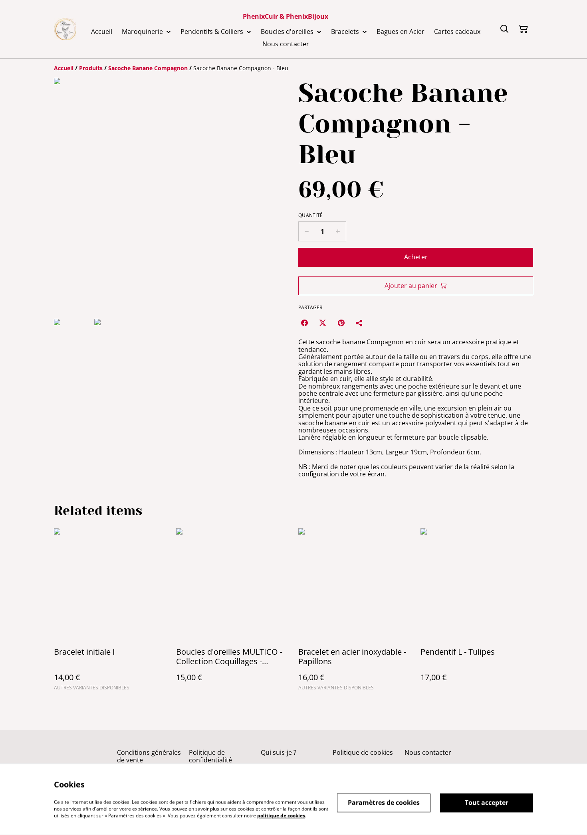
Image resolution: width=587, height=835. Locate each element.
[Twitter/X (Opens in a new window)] (323, 323)
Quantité (310, 215)
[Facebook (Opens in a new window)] (304, 323)
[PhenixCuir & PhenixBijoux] (65, 29)
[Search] (504, 29)
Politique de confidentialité (210, 756)
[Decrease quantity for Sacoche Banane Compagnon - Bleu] (306, 231)
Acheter (416, 257)
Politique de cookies (363, 752)
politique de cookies (281, 815)
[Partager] (359, 323)
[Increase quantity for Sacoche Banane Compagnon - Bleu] (338, 231)
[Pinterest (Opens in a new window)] (341, 323)
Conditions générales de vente (149, 756)
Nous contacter (428, 752)
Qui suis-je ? (278, 752)
